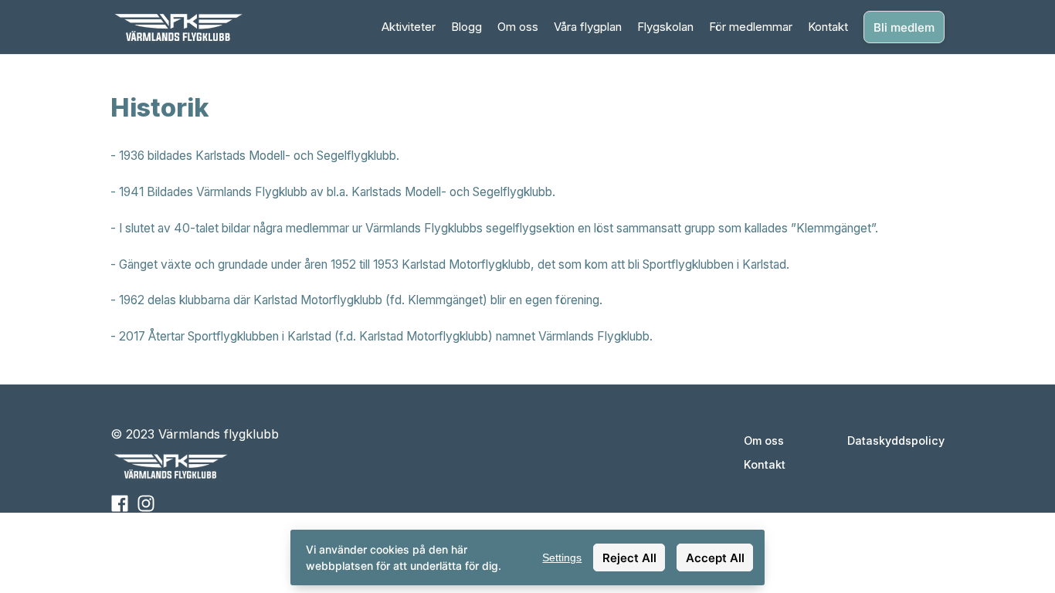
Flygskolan (665, 26)
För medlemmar (750, 26)
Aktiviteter (409, 26)
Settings (562, 557)
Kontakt (828, 26)
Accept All (715, 558)
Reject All (629, 558)
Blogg (466, 26)
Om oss (517, 26)
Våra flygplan (588, 26)
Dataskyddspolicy (896, 440)
